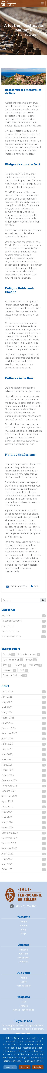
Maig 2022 (6, 858)
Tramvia (19, 664)
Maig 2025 (6, 754)
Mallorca (34, 664)
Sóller (31, 659)
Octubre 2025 (8, 728)
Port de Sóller (24, 985)
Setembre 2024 (9, 796)
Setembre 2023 (9, 848)
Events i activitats (10, 631)
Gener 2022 (7, 869)
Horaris (23, 925)
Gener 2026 (7, 722)
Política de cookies (34, 1060)
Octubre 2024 (8, 790)
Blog (23, 929)
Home (23, 921)
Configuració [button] (10, 1067)
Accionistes (24, 957)
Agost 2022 (7, 853)
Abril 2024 (6, 817)
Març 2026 (7, 712)
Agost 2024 (7, 801)
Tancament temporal (11, 620)
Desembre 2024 (9, 780)
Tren (6, 664)
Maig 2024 (6, 811)
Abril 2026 (6, 707)
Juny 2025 (6, 749)
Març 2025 (7, 764)
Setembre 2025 (9, 733)
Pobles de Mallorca (11, 636)
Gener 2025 (7, 775)
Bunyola (8, 654)
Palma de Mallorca (28, 654)
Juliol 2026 (7, 691)
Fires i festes (7, 626)
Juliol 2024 (7, 806)
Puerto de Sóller (12, 659)
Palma (23, 977)
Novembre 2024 (9, 785)
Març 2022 (7, 864)
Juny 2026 (6, 696)
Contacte (23, 961)
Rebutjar (37, 1067)
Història (5, 615)
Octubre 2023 (8, 843)
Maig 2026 (6, 701)
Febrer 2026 (7, 717)
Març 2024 (7, 822)
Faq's (23, 933)
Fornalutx (9, 670)
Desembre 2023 (9, 832)
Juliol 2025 (7, 743)
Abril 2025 (6, 759)
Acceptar (24, 1067)
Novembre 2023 (9, 837)
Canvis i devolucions (23, 1009)
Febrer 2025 (7, 769)
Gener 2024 (7, 827)
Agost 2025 (7, 738)
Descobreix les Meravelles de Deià (23, 91)
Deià (23, 670)
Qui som (23, 953)
